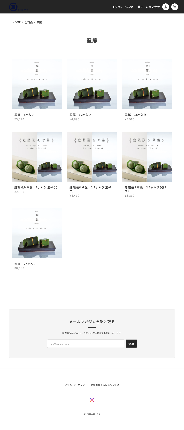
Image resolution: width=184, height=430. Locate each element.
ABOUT (130, 6)
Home (17, 22)
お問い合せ (153, 6)
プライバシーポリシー (76, 384)
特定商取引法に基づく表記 (105, 384)
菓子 (140, 6)
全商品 (29, 22)
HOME (117, 6)
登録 (131, 343)
